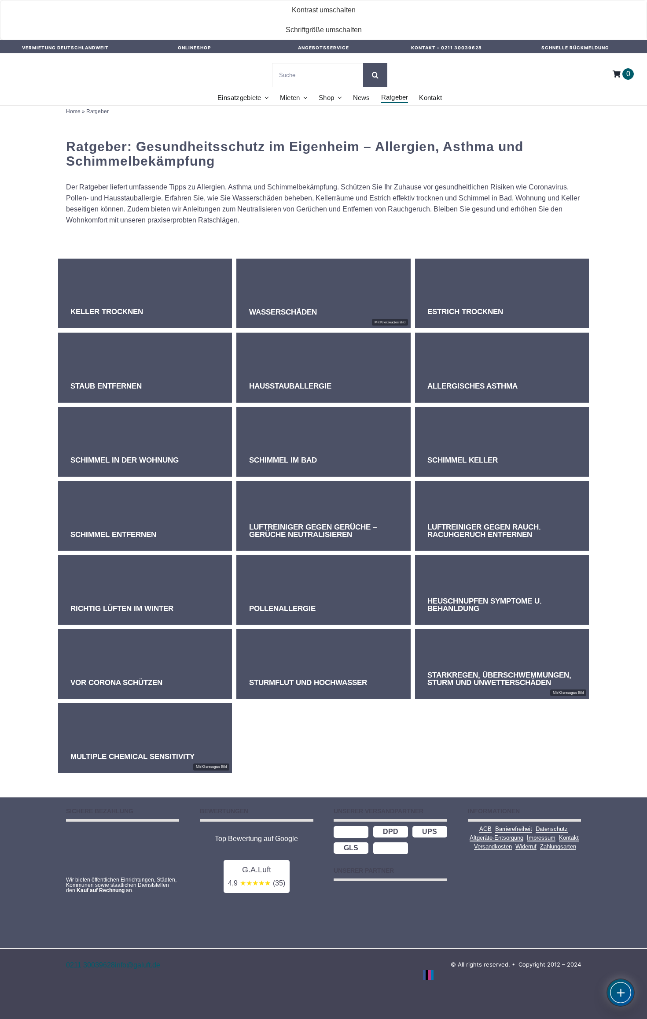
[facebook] (424, 975)
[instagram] (429, 975)
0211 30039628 (461, 47)
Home (73, 111)
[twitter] (427, 975)
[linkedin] (432, 975)
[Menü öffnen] (620, 992)
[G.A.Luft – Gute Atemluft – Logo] (46, 62)
